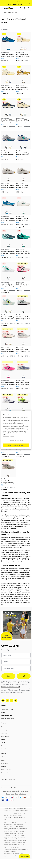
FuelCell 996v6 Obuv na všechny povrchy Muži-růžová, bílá (22, 286)
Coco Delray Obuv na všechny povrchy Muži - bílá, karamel (22, 89)
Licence (3, 712)
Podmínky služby (10, 793)
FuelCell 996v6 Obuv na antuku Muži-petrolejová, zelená (8, 253)
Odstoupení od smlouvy (7, 709)
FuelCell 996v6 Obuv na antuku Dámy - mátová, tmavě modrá (22, 253)
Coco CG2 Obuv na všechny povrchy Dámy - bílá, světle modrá (8, 154)
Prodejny (3, 766)
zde (8, 432)
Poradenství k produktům (7, 776)
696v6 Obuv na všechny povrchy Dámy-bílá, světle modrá (23, 318)
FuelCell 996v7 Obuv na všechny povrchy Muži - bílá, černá (22, 187)
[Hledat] (21, 8)
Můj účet (3, 757)
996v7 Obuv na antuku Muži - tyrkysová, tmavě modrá (7, 56)
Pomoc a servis (5, 726)
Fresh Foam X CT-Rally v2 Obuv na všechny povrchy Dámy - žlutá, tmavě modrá (23, 122)
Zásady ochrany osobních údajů (11, 791)
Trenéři (3, 742)
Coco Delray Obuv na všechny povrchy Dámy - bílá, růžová (8, 351)
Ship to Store (4, 749)
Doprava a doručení (6, 769)
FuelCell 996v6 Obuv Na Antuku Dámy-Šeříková (22, 383)
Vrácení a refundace (6, 772)
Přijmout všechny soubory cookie (16, 445)
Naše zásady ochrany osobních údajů (10, 686)
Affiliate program (5, 736)
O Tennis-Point (4, 763)
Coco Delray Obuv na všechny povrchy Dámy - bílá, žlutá (23, 56)
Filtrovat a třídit (24, 856)
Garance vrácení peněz (7, 715)
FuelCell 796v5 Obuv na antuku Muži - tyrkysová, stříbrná (8, 220)
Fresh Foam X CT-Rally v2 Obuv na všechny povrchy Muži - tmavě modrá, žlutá (8, 122)
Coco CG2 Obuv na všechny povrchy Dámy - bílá (8, 286)
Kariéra (3, 739)
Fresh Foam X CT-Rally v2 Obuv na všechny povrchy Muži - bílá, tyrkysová (23, 154)
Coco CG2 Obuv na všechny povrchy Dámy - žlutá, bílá (8, 89)
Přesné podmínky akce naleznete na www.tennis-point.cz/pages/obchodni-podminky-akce (15, 855)
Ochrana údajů (6, 436)
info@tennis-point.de (21, 682)
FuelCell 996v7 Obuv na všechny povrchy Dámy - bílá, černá (8, 187)
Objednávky (4, 730)
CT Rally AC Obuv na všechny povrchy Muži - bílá (22, 220)
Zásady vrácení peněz (20, 793)
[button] (2, 8)
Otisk (12, 436)
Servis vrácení (4, 733)
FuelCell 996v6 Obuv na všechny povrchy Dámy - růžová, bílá (8, 384)
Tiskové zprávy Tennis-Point (8, 779)
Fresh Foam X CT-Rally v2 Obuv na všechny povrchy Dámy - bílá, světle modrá (8, 318)
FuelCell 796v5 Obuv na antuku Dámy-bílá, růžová (23, 350)
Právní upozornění (24, 791)
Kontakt (3, 760)
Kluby (2, 745)
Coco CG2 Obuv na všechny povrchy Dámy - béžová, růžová (8, 482)
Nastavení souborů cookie (7, 718)
